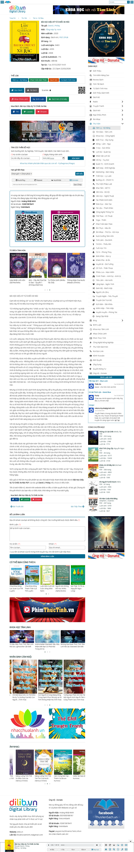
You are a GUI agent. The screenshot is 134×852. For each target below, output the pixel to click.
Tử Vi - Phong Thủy (104, 252)
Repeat (39, 180)
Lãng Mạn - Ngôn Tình (105, 284)
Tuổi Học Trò (101, 248)
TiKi (17, 111)
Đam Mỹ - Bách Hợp (104, 288)
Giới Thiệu (97, 71)
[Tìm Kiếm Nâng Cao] (114, 849)
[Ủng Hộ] (106, 62)
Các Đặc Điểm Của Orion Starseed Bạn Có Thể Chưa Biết (72, 645)
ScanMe (45, 90)
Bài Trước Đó (18, 506)
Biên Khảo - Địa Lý (103, 256)
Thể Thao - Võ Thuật (104, 216)
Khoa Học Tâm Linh (101, 329)
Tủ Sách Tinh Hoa (68, 80)
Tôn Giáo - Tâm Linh (104, 132)
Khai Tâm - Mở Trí (103, 188)
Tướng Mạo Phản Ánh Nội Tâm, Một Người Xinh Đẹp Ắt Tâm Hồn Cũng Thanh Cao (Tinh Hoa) (47, 697)
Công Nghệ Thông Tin (105, 212)
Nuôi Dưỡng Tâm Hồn (105, 236)
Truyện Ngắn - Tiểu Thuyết (107, 296)
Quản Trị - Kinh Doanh (105, 164)
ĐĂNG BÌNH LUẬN (47, 556)
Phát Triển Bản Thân (38, 80)
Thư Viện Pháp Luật (104, 184)
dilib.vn (20, 832)
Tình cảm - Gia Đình (104, 240)
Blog (95, 320)
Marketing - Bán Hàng (105, 172)
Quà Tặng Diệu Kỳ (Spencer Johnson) (78, 586)
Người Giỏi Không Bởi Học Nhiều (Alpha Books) (46, 588)
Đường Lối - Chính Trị (105, 180)
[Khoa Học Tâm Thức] (88, 13)
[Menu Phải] (132, 3)
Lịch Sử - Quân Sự (103, 152)
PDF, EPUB (64, 37)
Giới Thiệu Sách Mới (101, 93)
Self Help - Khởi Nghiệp (105, 168)
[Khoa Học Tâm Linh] (106, 56)
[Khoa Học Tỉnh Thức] (47, 142)
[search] (128, 2)
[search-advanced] (114, 849)
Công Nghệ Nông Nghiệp (103, 342)
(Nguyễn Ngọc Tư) (111, 449)
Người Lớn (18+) (102, 292)
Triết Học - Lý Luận (103, 176)
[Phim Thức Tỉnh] (47, 622)
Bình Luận (40, 99)
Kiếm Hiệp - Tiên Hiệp (105, 308)
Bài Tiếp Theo (76, 506)
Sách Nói (53, 80)
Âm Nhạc (96, 119)
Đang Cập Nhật (102, 316)
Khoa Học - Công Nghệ (105, 136)
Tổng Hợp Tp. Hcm (53, 29)
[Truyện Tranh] (67, 739)
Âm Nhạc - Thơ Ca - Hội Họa (107, 232)
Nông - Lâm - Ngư (103, 144)
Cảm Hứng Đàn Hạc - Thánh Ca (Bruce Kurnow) (37, 777)
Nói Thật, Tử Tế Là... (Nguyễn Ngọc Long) (63, 588)
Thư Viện (24, 18)
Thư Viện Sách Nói (100, 347)
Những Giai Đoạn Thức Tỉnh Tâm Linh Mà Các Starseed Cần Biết (47, 645)
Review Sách (98, 80)
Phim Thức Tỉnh (99, 338)
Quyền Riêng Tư (99, 369)
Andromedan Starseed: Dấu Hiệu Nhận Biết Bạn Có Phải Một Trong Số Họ (22, 646)
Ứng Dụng (97, 364)
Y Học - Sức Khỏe (103, 148)
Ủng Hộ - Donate (100, 373)
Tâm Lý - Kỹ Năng (38, 18)
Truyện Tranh (98, 106)
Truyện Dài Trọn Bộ (104, 300)
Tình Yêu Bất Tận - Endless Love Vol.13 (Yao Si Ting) (76, 777)
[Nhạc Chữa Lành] (29, 739)
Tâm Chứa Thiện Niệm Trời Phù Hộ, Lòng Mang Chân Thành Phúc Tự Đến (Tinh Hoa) (72, 697)
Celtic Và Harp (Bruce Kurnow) (56, 775)
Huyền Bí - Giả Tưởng (104, 264)
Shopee (43, 111)
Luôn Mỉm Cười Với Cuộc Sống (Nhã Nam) (32, 588)
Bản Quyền (97, 360)
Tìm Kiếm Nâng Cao (101, 75)
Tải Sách (33, 90)
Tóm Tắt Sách (98, 84)
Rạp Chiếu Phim (99, 115)
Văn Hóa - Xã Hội (103, 192)
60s (53, 850)
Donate (75, 180)
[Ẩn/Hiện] (131, 841)
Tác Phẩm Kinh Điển (104, 200)
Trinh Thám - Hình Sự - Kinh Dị (108, 276)
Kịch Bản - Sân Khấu (104, 304)
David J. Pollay (54, 25)
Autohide (57, 180)
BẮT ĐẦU (79, 174)
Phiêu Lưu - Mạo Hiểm (105, 272)
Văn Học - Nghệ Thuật (105, 196)
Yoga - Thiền (101, 220)
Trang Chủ (12, 18)
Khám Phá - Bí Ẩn (103, 260)
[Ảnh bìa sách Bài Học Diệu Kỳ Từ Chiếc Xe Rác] (24, 61)
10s (63, 850)
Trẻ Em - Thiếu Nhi (103, 244)
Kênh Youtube (98, 356)
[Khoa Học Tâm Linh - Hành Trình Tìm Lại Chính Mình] (106, 552)
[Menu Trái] (2, 3)
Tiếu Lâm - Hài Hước (104, 280)
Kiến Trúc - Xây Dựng (104, 140)
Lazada (30, 111)
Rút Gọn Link (98, 351)
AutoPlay (21, 180)
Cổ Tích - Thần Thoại (104, 268)
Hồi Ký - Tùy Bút (102, 160)
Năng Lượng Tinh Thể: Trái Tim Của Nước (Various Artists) (18, 777)
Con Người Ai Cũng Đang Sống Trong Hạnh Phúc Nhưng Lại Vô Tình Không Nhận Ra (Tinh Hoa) (21, 697)
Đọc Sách (18, 90)
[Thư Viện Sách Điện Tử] (106, 828)
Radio (95, 102)
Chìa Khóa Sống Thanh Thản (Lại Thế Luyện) (15, 588)
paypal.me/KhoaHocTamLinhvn (68, 831)
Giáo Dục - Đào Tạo (104, 204)
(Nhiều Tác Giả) (110, 433)
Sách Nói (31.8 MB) (59, 99)
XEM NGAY (76, 158)
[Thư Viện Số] (8, 3)
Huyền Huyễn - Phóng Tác (106, 312)
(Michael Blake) (110, 466)
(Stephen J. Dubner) (108, 500)
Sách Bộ (96, 97)
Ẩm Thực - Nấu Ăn (103, 228)
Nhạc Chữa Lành (21, 99)
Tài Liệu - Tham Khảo (104, 208)
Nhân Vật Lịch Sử (103, 156)
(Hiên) (110, 482)
